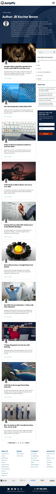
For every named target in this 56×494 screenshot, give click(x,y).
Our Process (34, 458)
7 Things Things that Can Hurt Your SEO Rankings (17, 346)
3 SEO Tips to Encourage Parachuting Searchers (16, 386)
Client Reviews (20, 453)
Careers (49, 464)
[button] (53, 3)
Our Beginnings (35, 456)
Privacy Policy (35, 491)
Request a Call (50, 458)
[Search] (54, 52)
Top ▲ (47, 491)
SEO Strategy (4, 458)
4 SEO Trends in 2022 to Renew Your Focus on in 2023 (18, 186)
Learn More (6, 78)
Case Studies (20, 456)
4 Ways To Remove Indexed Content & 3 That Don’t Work (17, 145)
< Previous (11, 443)
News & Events (34, 466)
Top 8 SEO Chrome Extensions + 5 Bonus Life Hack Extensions (18, 306)
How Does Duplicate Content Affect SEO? (18, 106)
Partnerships (50, 466)
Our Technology (35, 460)
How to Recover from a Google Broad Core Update (18, 266)
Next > (27, 443)
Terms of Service (42, 491)
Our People (34, 453)
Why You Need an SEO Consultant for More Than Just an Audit (18, 426)
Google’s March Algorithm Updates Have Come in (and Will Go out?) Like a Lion (18, 67)
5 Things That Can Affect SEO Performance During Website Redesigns (18, 226)
